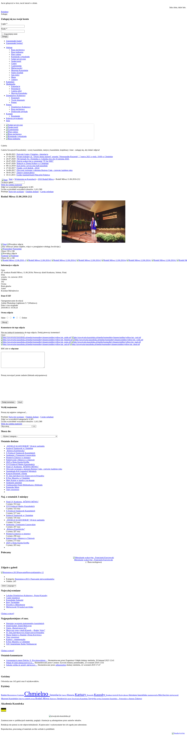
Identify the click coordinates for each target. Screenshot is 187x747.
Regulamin (15, 116)
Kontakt (9, 114)
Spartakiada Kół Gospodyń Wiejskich (21, 471)
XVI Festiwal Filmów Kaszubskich (20, 464)
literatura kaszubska (138, 695)
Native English (17, 73)
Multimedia (10, 84)
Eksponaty (15, 98)
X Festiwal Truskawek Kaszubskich (20, 453)
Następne (5, 256)
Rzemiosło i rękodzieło (20, 57)
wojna (99, 699)
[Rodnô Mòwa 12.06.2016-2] (64, 260)
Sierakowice (62, 698)
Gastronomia (16, 66)
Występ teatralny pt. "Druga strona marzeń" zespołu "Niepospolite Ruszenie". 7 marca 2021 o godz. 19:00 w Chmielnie (65, 156)
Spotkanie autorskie (14, 483)
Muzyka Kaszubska (19, 93)
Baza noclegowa (18, 50)
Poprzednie (17, 249)
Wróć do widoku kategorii (11, 185)
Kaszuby (100, 694)
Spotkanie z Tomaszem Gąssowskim (20, 455)
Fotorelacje (15, 86)
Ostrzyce (21, 699)
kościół (116, 695)
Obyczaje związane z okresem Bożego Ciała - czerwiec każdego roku (45, 170)
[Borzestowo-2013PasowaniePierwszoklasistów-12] (22, 572)
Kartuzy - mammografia (15, 639)
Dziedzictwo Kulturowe (15, 95)
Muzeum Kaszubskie (19, 70)
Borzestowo (12, 695)
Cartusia (20, 695)
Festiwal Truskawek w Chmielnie (19, 448)
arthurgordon (61, 665)
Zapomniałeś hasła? (14, 41)
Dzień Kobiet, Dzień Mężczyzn (19, 626)
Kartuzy (81, 694)
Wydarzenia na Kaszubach (25, 179)
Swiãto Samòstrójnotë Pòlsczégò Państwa (33, 175)
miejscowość (174, 695)
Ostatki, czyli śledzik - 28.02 (28, 168)
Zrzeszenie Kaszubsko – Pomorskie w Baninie (118, 699)
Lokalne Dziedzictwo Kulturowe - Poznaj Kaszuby (26, 595)
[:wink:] (108, 340)
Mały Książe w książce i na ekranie (20, 480)
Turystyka (92, 698)
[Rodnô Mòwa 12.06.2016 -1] (13, 260)
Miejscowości (16, 68)
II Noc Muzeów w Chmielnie (18, 478)
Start (10, 179)
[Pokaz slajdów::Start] (4, 244)
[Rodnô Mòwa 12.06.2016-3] (89, 260)
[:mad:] (106, 342)
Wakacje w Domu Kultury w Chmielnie (33, 163)
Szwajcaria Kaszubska (80, 699)
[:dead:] (105, 344)
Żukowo (138, 698)
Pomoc (14, 102)
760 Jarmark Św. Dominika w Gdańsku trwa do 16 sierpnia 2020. (43, 159)
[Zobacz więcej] (7, 613)
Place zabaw (16, 54)
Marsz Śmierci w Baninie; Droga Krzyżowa (23, 635)
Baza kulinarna (17, 52)
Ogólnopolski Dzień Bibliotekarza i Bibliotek (24, 485)
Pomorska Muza (12, 487)
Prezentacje (15, 89)
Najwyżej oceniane (16, 192)
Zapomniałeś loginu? (14, 43)
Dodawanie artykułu (19, 111)
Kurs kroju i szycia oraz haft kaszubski (32, 166)
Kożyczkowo (124, 695)
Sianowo (53, 699)
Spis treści (15, 75)
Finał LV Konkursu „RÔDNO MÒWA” (22, 467)
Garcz (64, 695)
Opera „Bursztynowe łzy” (16, 628)
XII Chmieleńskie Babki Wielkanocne (21, 644)
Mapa (13, 77)
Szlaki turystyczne (18, 59)
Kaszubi (90, 695)
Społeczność (16, 61)
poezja (28, 698)
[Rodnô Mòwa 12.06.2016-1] (39, 260)
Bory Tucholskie (12, 602)
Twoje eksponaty (18, 100)
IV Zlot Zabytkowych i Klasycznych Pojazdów (25, 476)
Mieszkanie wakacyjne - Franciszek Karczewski (93, 560)
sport (69, 699)
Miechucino (164, 695)
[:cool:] (106, 337)
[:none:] (36, 342)
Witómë (9, 47)
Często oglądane (47, 192)
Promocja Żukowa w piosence (18, 457)
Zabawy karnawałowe (25, 172)
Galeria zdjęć (16, 91)
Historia (71, 695)
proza (33, 699)
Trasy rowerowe (12, 489)
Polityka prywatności (14, 118)
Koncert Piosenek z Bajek (16, 473)
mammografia (153, 695)
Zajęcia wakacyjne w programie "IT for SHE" (35, 161)
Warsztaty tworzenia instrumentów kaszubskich (25, 623)
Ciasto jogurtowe (13, 598)
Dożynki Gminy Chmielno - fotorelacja (32, 154)
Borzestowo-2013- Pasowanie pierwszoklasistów (34, 579)
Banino (4, 695)
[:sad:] (35, 344)
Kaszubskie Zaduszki (14, 600)
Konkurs (109, 695)
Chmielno (37, 693)
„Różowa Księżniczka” (15, 451)
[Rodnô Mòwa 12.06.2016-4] (114, 260)
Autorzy (14, 79)
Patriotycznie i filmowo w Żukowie (20, 460)
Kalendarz (10, 82)
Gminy (14, 63)
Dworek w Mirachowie (15, 605)
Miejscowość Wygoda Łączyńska (19, 607)
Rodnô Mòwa (42, 698)
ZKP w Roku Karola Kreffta (17, 462)
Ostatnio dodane (32, 192)
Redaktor (4, 12)
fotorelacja (56, 694)
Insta (8, 121)
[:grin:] (37, 340)
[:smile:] (36, 337)
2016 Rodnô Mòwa (46, 179)
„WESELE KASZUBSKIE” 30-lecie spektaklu (25, 446)
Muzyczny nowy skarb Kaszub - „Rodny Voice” (25, 630)
